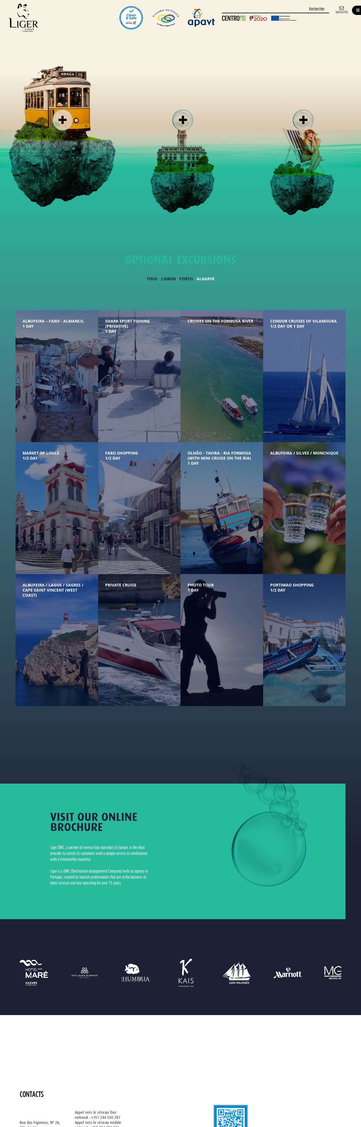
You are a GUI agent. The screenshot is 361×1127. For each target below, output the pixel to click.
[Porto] (182, 118)
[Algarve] (302, 118)
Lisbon (168, 278)
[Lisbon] (61, 118)
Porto (186, 278)
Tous (152, 278)
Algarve (206, 278)
